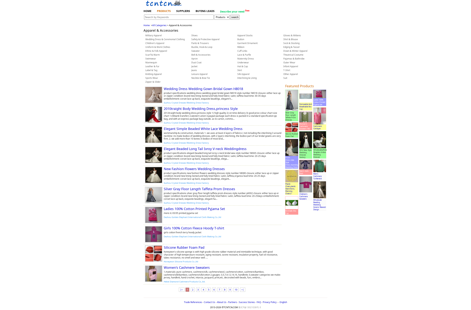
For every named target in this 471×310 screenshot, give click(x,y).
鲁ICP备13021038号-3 (249, 307)
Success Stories (247, 302)
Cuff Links (242, 50)
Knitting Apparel (153, 74)
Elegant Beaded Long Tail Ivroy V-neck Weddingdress (205, 149)
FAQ (259, 302)
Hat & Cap (242, 66)
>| (242, 289)
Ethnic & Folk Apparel (156, 50)
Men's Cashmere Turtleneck (317, 176)
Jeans (194, 70)
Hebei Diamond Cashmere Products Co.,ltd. (184, 281)
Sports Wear (151, 78)
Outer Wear (289, 62)
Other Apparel (290, 74)
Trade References (193, 302)
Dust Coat (196, 62)
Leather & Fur (152, 66)
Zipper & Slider (153, 81)
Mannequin (151, 62)
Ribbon (240, 47)
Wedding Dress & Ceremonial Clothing (165, 39)
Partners (232, 302)
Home (147, 25)
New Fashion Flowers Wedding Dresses (194, 169)
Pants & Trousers (200, 43)
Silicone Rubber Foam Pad (184, 247)
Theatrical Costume (293, 54)
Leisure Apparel (199, 74)
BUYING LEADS (205, 11)
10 (236, 289)
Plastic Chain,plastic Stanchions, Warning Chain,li (290, 189)
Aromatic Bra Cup (290, 212)
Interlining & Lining (247, 78)
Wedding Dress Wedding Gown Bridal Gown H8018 (203, 89)
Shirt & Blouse (290, 39)
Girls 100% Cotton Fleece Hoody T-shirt (194, 228)
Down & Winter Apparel (295, 50)
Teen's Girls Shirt (304, 172)
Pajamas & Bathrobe (293, 58)
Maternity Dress (245, 58)
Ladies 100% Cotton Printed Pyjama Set (194, 209)
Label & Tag (151, 70)
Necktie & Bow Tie (200, 78)
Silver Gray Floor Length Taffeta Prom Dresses (199, 189)
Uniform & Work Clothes (157, 47)
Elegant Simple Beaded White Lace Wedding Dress (203, 128)
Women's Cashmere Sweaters (187, 267)
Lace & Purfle (244, 54)
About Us (221, 302)
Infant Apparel (290, 66)
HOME (147, 11)
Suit (285, 78)
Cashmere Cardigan (317, 127)
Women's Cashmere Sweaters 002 (304, 126)
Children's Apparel (154, 43)
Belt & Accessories (200, 54)
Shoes (194, 35)
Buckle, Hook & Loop (201, 47)
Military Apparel (153, 35)
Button (240, 39)
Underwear (243, 62)
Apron (194, 58)
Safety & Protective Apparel (205, 39)
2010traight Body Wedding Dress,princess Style (201, 108)
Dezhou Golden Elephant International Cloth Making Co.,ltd (192, 217)
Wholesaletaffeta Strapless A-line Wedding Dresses (320, 153)
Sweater (195, 50)
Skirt (239, 70)
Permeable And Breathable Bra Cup (305, 106)
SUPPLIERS (183, 11)
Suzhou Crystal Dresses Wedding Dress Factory (186, 102)
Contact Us (209, 302)
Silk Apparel (243, 74)
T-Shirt (286, 70)
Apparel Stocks (245, 35)
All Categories (159, 25)
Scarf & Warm (152, 54)
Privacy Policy (270, 302)
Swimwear (150, 58)
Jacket (194, 66)
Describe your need (234, 11)
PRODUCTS (164, 11)
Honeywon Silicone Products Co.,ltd (181, 261)
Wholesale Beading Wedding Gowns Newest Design (319, 205)
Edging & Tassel (291, 47)
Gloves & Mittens (292, 35)
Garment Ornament (247, 43)
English (283, 302)
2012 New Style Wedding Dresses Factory (305, 153)
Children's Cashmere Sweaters (303, 196)
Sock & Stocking (291, 43)
